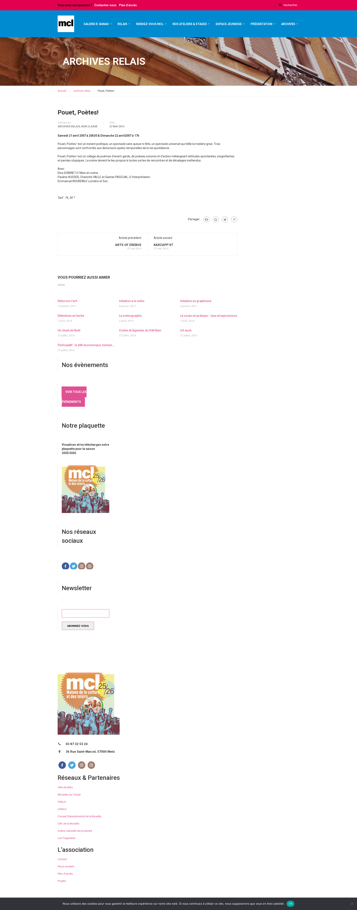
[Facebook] (206, 219)
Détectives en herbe (71, 315)
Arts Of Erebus (128, 245)
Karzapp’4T (163, 245)
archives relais (69, 126)
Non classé (89, 126)
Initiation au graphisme (195, 301)
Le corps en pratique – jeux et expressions (208, 315)
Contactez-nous (105, 5)
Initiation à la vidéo (131, 301)
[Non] (352, 904)
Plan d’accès (128, 5)
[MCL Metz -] (66, 25)
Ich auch (186, 330)
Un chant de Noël (69, 330)
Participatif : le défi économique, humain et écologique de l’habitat (86, 345)
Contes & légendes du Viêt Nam (140, 330)
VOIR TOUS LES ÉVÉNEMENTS (74, 396)
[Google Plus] (216, 219)
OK (291, 903)
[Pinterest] (234, 219)
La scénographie (130, 315)
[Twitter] (225, 219)
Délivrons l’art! (67, 301)
